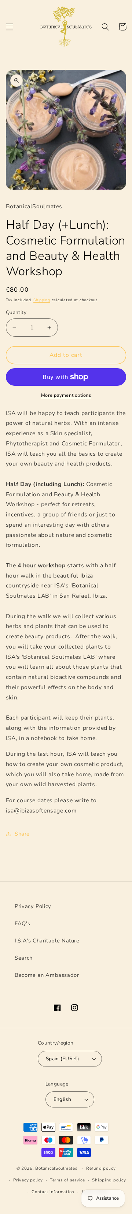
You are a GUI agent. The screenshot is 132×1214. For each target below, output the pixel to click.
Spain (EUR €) (62, 1058)
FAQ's (22, 923)
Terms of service (67, 1180)
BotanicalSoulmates (57, 1168)
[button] (9, 26)
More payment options (66, 395)
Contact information (53, 1192)
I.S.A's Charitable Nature (47, 940)
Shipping (41, 300)
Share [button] (22, 833)
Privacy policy (28, 1180)
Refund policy (101, 1168)
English (63, 1099)
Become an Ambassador (47, 975)
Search (24, 957)
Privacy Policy (33, 906)
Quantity (16, 312)
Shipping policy (109, 1180)
